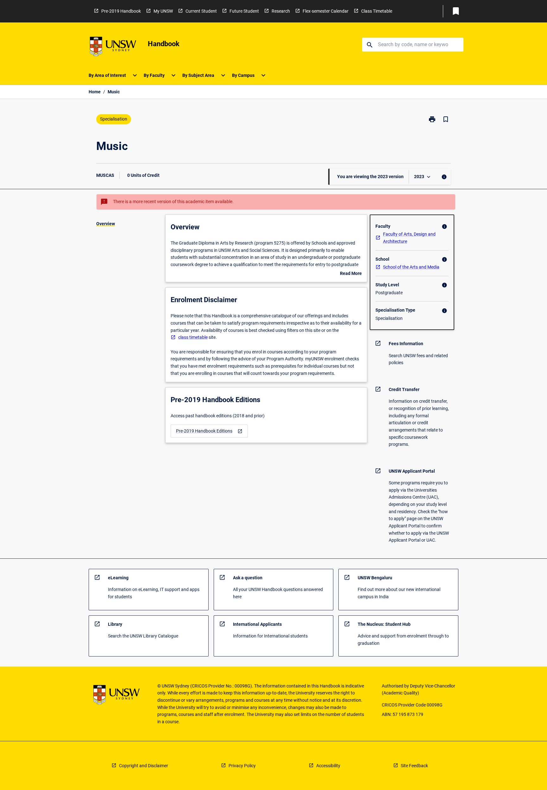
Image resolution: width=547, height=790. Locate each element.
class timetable (193, 337)
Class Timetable (376, 11)
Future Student (244, 11)
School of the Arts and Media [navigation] (411, 267)
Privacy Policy (242, 765)
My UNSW (163, 11)
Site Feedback (414, 765)
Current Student (201, 11)
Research (281, 11)
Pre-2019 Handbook (121, 11)
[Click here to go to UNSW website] (113, 47)
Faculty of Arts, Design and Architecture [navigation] (409, 238)
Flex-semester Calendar (326, 11)
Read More (351, 274)
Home (95, 91)
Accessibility (328, 765)
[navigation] (209, 431)
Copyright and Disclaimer (143, 765)
